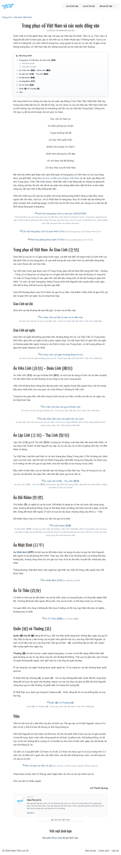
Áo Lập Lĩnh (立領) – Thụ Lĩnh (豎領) (33, 74)
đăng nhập (57, 837)
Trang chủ (7, 17)
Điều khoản (90, 850)
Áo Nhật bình (20, 552)
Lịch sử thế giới (89, 6)
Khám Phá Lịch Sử (19, 850)
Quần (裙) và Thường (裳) (29, 88)
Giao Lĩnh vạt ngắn (29, 67)
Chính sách (104, 850)
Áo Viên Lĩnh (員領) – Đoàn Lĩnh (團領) (35, 70)
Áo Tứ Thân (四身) (26, 85)
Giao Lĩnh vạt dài (28, 63)
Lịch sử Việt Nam (72, 6)
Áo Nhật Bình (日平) (27, 81)
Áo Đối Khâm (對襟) (27, 77)
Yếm (21, 92)
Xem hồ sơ (30, 813)
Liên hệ (115, 850)
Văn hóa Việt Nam (105, 6)
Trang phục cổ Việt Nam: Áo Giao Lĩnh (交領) (37, 60)
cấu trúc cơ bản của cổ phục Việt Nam (60, 178)
